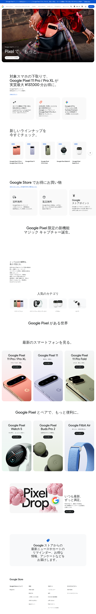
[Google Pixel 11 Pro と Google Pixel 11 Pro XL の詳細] (17, 156)
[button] (71, 6)
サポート (8, 10)
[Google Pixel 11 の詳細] (32, 156)
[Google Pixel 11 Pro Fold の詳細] (48, 156)
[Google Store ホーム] (3, 6)
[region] (48, 156)
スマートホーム (41, 6)
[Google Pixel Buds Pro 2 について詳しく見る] (79, 156)
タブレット (50, 6)
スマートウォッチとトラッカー (22, 6)
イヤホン (34, 6)
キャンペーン (66, 6)
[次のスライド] (90, 153)
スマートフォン (9, 6)
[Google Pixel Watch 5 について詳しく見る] (64, 156)
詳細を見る (87, 1)
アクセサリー (58, 6)
